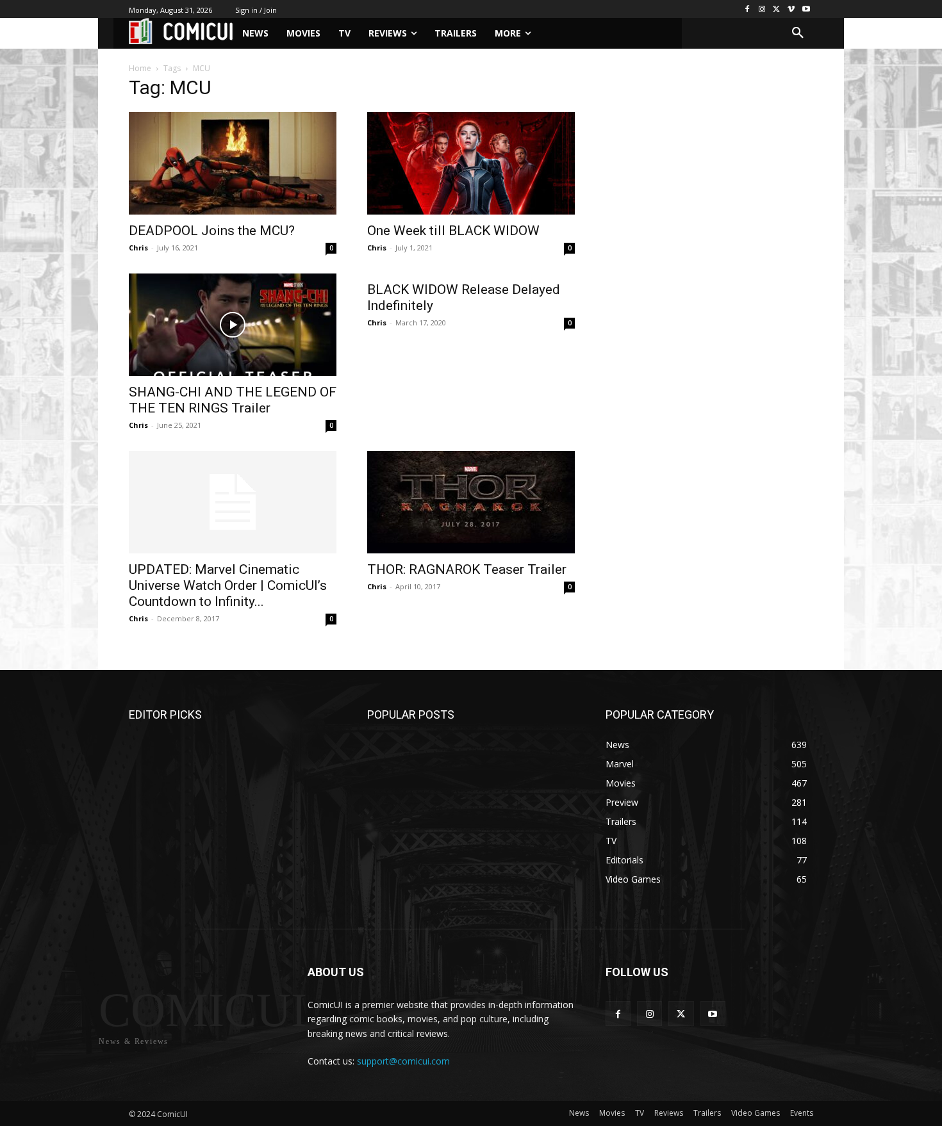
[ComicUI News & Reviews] (181, 31)
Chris (138, 247)
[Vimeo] (791, 9)
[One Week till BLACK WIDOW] (471, 163)
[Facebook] (747, 9)
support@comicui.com (403, 1061)
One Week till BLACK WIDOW (453, 230)
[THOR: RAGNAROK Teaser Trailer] (471, 502)
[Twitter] (777, 9)
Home (140, 68)
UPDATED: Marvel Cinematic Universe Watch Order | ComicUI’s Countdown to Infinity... (228, 585)
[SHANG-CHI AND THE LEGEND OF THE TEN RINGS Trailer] (232, 324)
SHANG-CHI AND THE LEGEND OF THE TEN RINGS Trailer (232, 400)
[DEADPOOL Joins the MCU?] (232, 163)
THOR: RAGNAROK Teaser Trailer (466, 569)
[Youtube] (805, 9)
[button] (797, 33)
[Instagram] (762, 9)
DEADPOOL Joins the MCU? (212, 230)
